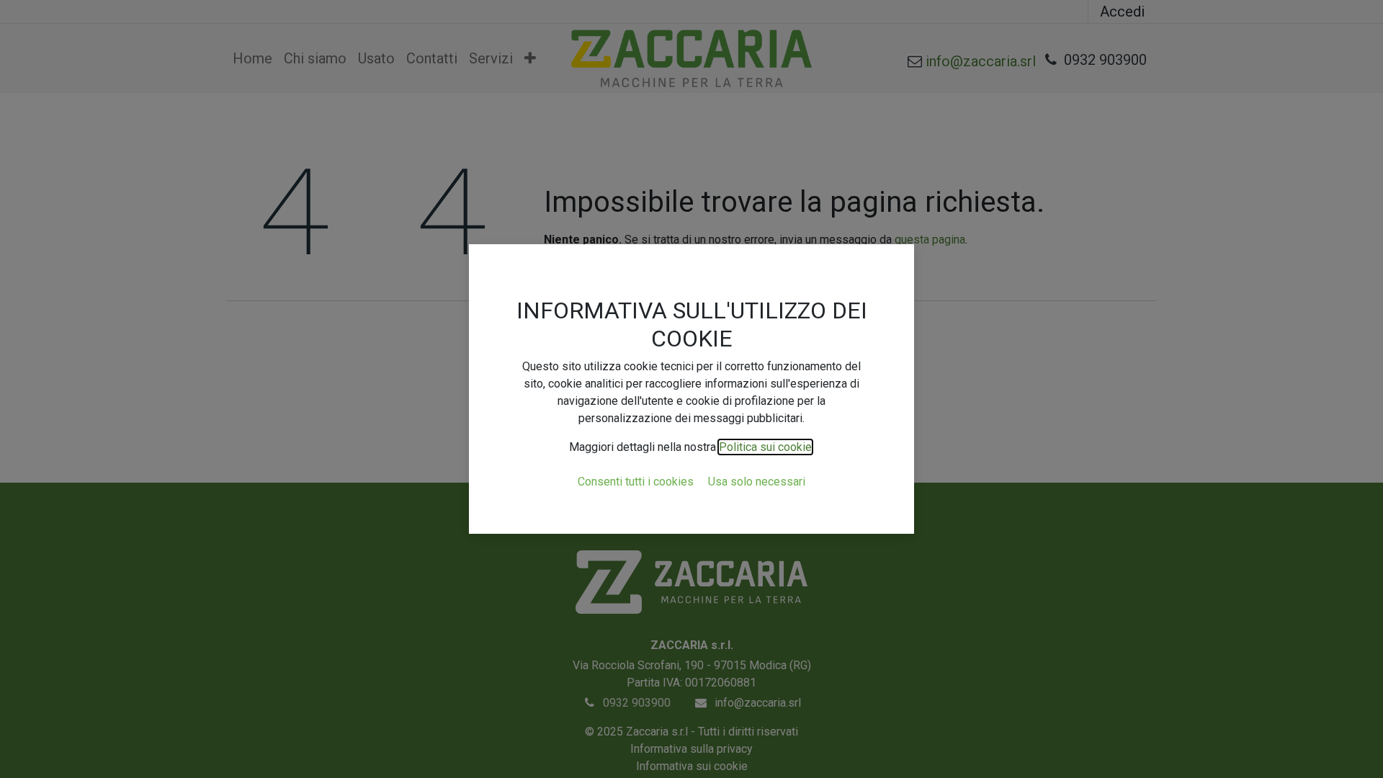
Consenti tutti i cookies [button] (636, 481)
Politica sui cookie (765, 447)
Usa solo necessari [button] (756, 481)
